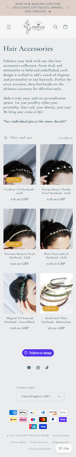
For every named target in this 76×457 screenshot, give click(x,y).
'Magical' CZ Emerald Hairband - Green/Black (19, 319)
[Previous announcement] (7, 7)
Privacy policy (18, 442)
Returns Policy (61, 435)
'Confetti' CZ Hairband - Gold (19, 191)
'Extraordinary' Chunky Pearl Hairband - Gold (56, 191)
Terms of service (39, 442)
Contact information (40, 448)
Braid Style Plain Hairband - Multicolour (56, 319)
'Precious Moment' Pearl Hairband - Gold (19, 255)
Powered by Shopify (38, 435)
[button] (9, 27)
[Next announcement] (68, 7)
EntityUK (21, 435)
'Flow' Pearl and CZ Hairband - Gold (56, 255)
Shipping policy (60, 442)
